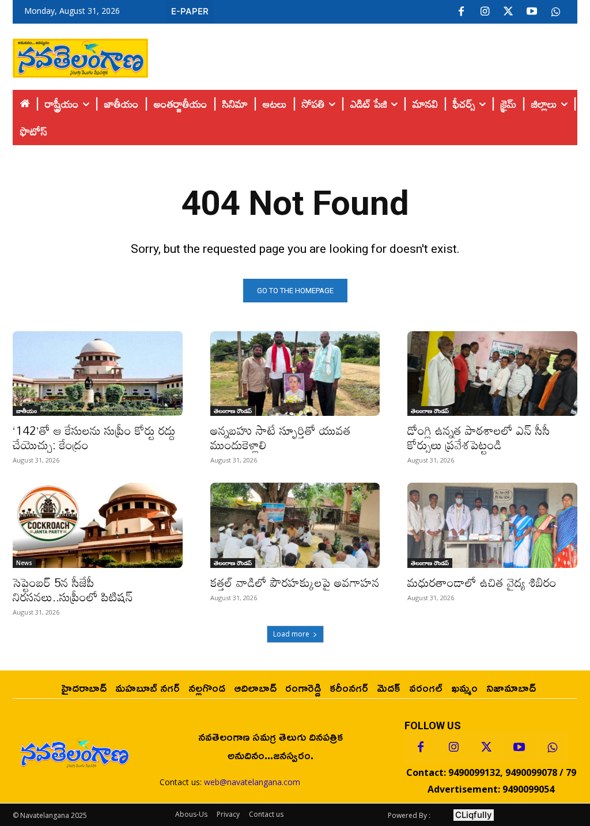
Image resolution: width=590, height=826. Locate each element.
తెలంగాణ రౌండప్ (233, 411)
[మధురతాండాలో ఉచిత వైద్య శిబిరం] (492, 525)
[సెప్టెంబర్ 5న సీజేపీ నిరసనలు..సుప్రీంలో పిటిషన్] (98, 525)
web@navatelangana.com (252, 781)
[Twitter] (508, 12)
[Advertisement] (363, 55)
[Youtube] (531, 12)
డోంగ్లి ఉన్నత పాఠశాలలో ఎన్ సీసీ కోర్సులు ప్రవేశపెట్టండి (478, 437)
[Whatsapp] (552, 748)
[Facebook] (461, 12)
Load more (291, 634)
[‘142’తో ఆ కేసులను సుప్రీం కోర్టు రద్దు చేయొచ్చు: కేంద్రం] (98, 373)
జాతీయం (26, 411)
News (24, 563)
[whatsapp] (555, 12)
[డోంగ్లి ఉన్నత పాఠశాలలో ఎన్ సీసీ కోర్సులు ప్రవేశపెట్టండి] (492, 373)
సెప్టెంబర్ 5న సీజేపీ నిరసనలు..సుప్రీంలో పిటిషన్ (73, 589)
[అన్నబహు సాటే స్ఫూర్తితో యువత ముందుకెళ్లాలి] (295, 373)
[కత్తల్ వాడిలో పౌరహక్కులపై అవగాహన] (295, 525)
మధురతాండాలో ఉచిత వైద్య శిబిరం (482, 582)
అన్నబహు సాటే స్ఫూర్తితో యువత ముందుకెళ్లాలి (280, 437)
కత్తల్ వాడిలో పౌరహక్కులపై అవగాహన (295, 582)
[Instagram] (484, 12)
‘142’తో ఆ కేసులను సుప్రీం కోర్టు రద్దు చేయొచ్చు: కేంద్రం (94, 437)
